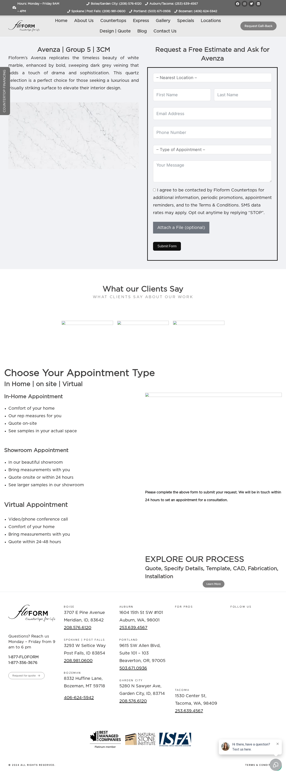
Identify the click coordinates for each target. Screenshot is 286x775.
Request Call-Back (258, 26)
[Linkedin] (258, 4)
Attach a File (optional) (181, 228)
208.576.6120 (77, 628)
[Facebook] (238, 4)
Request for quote (24, 675)
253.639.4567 (133, 628)
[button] (12, 168)
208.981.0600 (78, 661)
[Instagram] (244, 4)
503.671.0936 (133, 668)
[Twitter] (251, 4)
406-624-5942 (79, 698)
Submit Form (166, 246)
